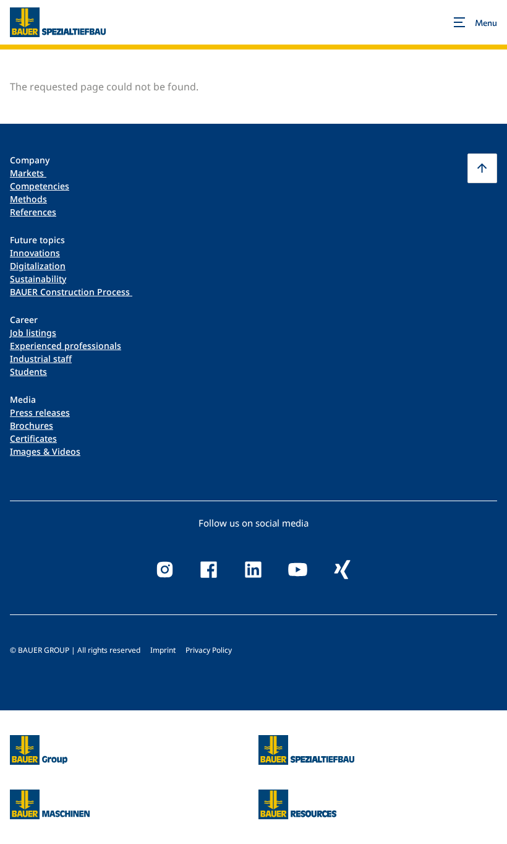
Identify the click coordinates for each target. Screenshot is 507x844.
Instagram (164, 570)
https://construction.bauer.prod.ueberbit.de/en (306, 742)
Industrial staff (41, 358)
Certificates (33, 438)
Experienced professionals (65, 345)
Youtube (298, 570)
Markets (28, 173)
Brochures (31, 425)
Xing (342, 570)
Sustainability (38, 279)
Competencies (39, 186)
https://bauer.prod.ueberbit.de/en (38, 742)
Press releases (40, 412)
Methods (28, 199)
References (33, 212)
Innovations (35, 253)
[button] (482, 168)
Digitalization (38, 266)
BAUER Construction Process (71, 292)
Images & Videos (45, 451)
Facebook (209, 570)
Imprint (163, 650)
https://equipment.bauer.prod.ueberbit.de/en (50, 797)
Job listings (33, 332)
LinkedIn (253, 570)
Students (28, 371)
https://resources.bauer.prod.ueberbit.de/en (297, 797)
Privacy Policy (208, 650)
